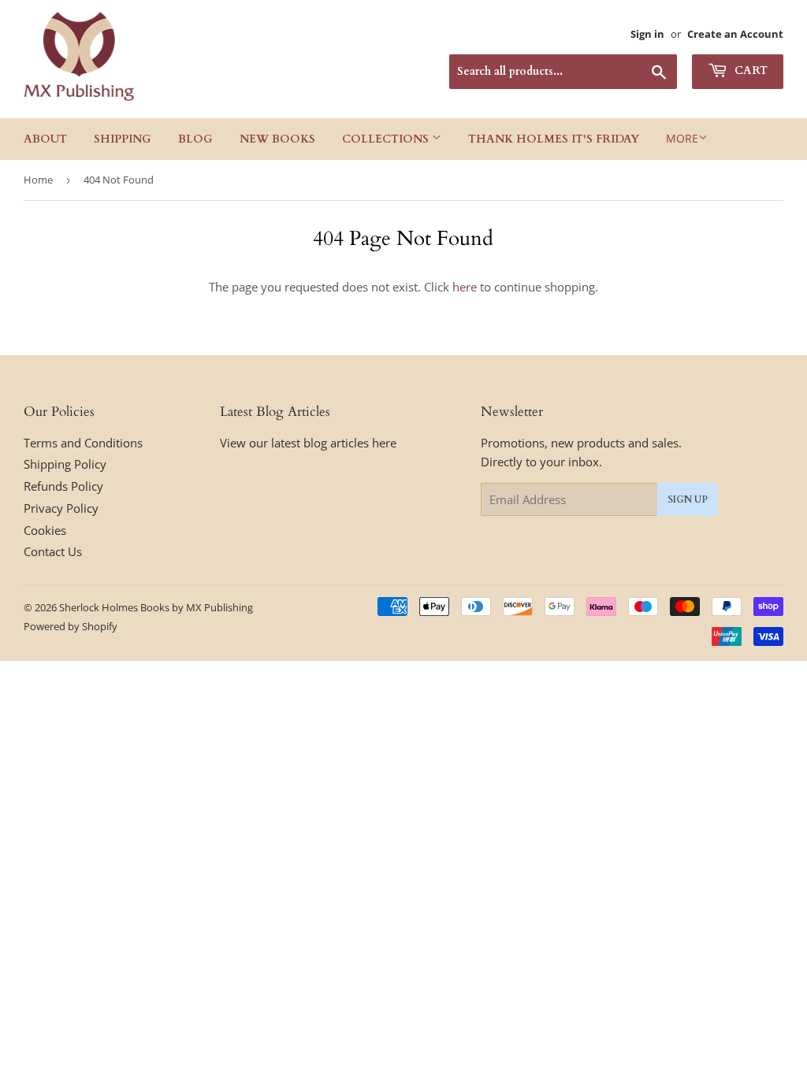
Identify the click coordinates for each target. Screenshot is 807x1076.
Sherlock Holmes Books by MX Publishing (156, 607)
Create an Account (735, 34)
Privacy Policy (61, 508)
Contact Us (53, 551)
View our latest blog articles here (308, 443)
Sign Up (688, 499)
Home (38, 180)
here (464, 287)
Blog (195, 139)
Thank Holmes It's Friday (553, 139)
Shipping (122, 139)
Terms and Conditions (83, 443)
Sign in (647, 34)
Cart (749, 70)
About (45, 139)
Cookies (45, 530)
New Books (277, 139)
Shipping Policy (65, 464)
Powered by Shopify (70, 626)
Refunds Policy (63, 486)
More (682, 138)
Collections (387, 139)
